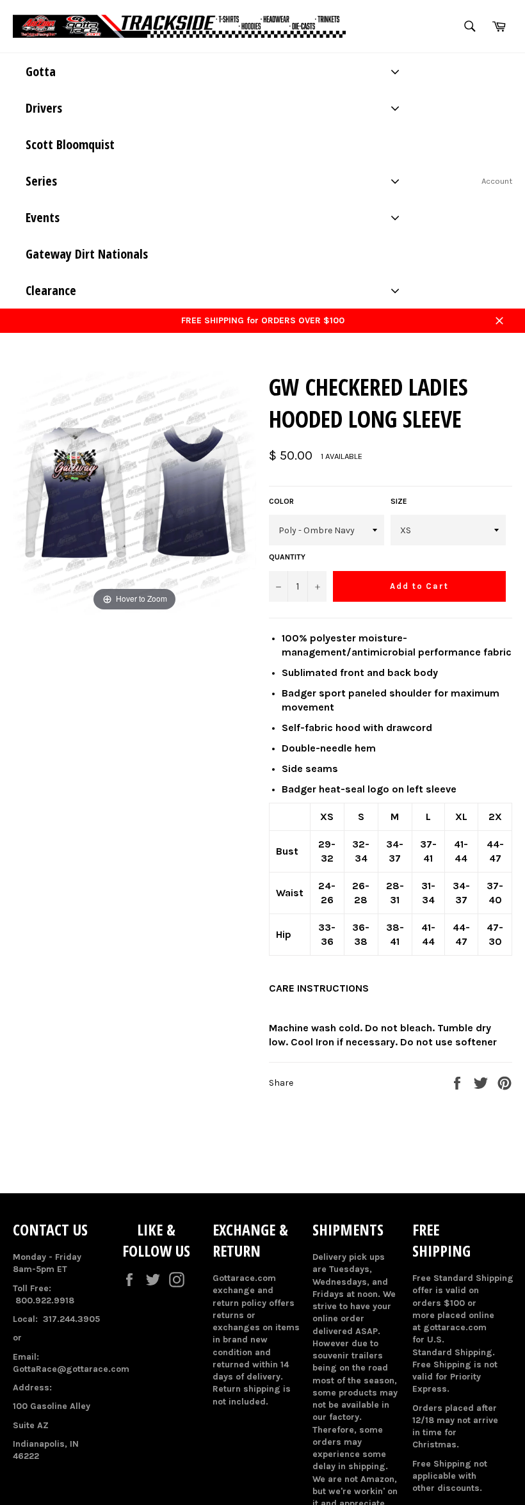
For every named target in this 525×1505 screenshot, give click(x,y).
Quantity (287, 556)
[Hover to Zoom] (134, 492)
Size (399, 501)
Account (496, 181)
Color (281, 501)
